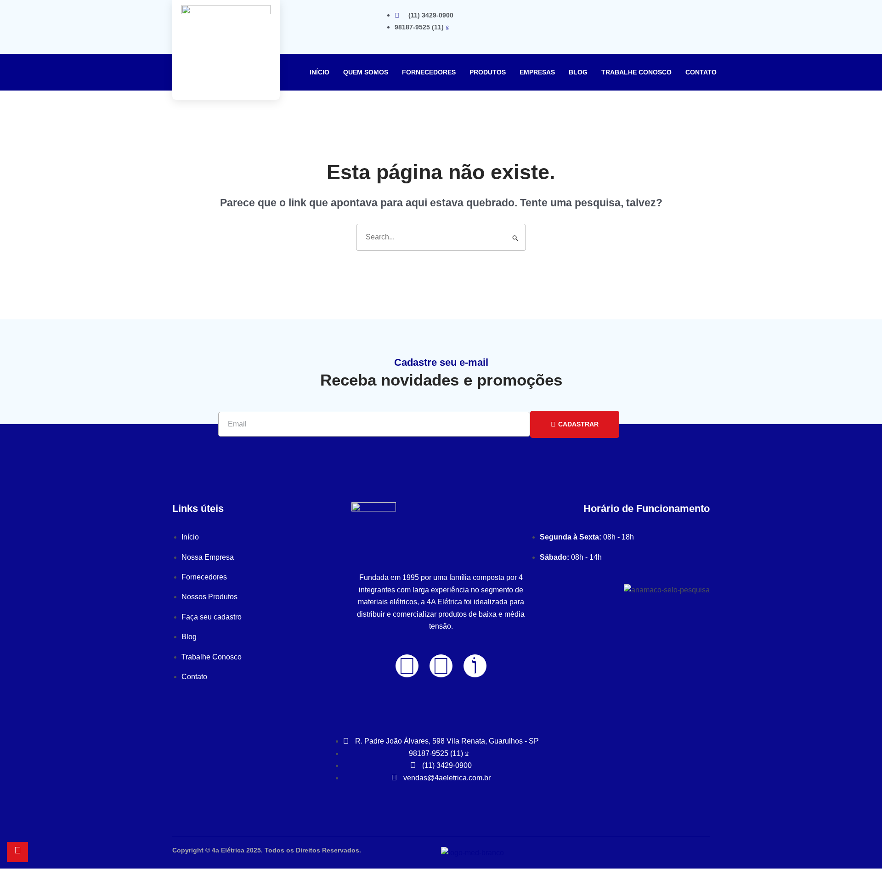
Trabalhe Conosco (636, 72)
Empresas (537, 72)
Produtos (487, 72)
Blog (578, 72)
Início (319, 72)
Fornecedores (429, 72)
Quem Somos (365, 72)
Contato (701, 72)
